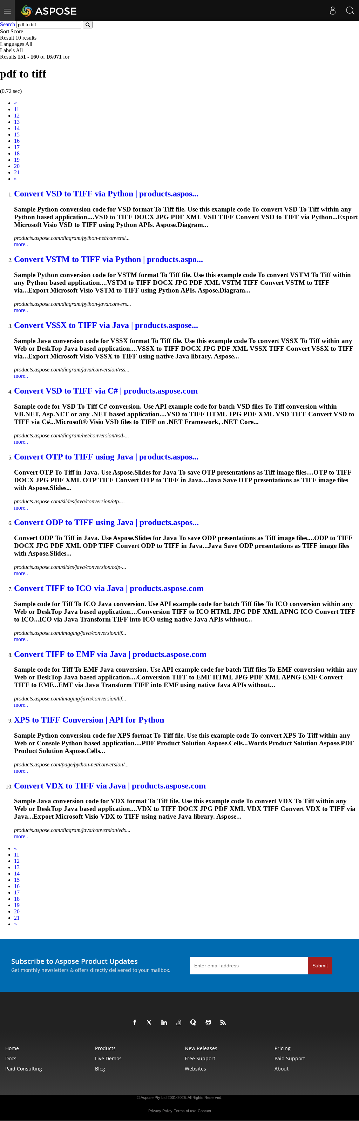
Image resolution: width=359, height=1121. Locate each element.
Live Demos (108, 1058)
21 (17, 172)
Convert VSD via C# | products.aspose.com (106, 390)
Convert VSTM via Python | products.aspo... (108, 259)
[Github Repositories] (209, 1022)
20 (17, 166)
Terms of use (185, 1111)
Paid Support (290, 1058)
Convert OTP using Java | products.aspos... (106, 456)
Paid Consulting (23, 1068)
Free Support (200, 1058)
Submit (320, 965)
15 (17, 134)
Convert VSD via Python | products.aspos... (106, 193)
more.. (21, 244)
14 (17, 128)
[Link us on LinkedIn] (165, 1022)
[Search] (350, 10)
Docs (10, 1058)
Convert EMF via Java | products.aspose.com (110, 654)
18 (17, 153)
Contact (204, 1111)
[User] (332, 10)
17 (17, 147)
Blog (100, 1068)
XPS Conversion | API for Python (89, 719)
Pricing (283, 1048)
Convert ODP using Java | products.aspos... (106, 522)
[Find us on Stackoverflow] (180, 1022)
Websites (195, 1068)
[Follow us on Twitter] (150, 1022)
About (282, 1068)
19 (17, 160)
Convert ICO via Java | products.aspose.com (109, 588)
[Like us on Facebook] (136, 1022)
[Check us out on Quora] (194, 1022)
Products (105, 1048)
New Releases (201, 1048)
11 (16, 109)
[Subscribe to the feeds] (224, 1022)
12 (17, 116)
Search (7, 24)
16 (17, 141)
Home (12, 1048)
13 (17, 122)
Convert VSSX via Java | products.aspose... (106, 325)
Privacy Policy (160, 1111)
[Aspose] (49, 10)
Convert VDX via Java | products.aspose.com (110, 785)
